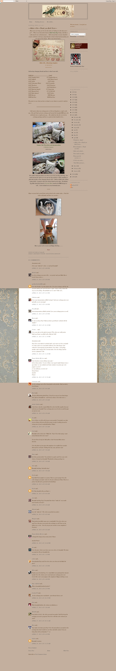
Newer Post (31, 650)
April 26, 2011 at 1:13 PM (41, 554)
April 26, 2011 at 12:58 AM (41, 377)
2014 (73, 107)
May (75, 135)
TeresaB (34, 309)
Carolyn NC (35, 593)
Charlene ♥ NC (74, 185)
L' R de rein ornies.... (78, 160)
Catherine (34, 297)
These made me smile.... (79, 153)
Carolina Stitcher (58, 10)
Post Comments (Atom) (41, 654)
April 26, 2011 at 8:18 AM (41, 505)
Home (30, 22)
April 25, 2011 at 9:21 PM (41, 293)
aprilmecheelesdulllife (37, 284)
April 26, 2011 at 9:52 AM (41, 529)
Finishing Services (39, 22)
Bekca (33, 570)
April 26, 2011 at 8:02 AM (41, 484)
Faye (72, 187)
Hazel (33, 393)
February (76, 168)
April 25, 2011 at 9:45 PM (41, 314)
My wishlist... (50, 22)
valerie (33, 559)
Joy (33, 417)
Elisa (33, 602)
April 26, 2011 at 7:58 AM (41, 470)
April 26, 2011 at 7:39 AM (41, 450)
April (75, 137)
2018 (73, 97)
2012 (73, 112)
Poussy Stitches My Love (38, 358)
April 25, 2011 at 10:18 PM (41, 325)
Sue (33, 547)
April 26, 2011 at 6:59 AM (41, 413)
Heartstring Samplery (53, 253)
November (76, 120)
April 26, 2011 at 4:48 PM (41, 579)
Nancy (33, 454)
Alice (33, 465)
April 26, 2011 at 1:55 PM (41, 566)
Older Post (66, 650)
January (76, 171)
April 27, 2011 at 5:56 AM (41, 607)
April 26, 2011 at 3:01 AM (41, 388)
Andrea (34, 638)
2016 (73, 102)
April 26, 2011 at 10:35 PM (41, 598)
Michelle (34, 612)
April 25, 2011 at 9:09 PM (41, 279)
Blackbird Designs (39, 253)
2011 (73, 115)
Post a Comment (32, 648)
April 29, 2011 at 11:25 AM (41, 643)
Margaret (34, 518)
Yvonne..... (34, 329)
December (76, 117)
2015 (73, 105)
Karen (33, 318)
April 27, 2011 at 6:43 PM (41, 634)
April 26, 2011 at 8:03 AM (41, 493)
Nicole (33, 475)
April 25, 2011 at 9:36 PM (41, 304)
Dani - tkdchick (36, 583)
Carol (33, 431)
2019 (73, 94)
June (75, 132)
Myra (33, 625)
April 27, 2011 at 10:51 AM (41, 621)
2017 (73, 100)
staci (33, 498)
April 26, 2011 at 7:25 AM (41, 426)
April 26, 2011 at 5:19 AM (41, 400)
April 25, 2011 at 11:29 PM (41, 354)
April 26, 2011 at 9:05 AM (41, 514)
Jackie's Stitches (36, 404)
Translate (82, 36)
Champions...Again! (78, 140)
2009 (73, 177)
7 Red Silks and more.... (79, 163)
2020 (73, 92)
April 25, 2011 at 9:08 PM (41, 268)
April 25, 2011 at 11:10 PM (41, 336)
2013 (73, 110)
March (75, 166)
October (76, 122)
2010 (73, 174)
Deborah (34, 509)
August (75, 127)
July (75, 130)
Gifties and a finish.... (78, 151)
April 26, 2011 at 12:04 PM (41, 543)
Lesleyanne (35, 381)
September (76, 125)
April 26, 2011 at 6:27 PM (41, 588)
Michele (34, 272)
